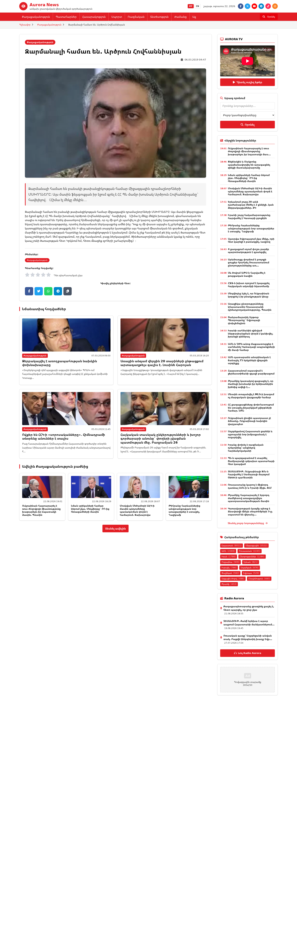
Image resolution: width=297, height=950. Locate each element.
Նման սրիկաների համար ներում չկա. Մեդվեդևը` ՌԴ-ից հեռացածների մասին (90, 508)
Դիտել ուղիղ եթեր (249, 82)
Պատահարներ (66, 17)
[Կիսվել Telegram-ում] (58, 291)
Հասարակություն (94, 17)
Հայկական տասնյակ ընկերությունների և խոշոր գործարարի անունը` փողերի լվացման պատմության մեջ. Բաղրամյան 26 (160, 438)
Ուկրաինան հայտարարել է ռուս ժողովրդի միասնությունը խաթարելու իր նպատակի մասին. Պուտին (41, 510)
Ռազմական (136, 17)
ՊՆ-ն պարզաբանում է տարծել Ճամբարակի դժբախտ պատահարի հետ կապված (251, 461)
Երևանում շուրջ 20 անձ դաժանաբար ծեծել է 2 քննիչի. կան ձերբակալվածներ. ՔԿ (251, 204)
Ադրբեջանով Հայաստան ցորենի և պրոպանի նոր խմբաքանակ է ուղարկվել (250, 434)
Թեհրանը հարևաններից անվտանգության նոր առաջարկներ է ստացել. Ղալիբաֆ (184, 510)
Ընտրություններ (252, 556)
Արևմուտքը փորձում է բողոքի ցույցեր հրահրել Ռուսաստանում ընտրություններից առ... (248, 262)
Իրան (229, 556)
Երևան (251, 562)
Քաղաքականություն (36, 17)
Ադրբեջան (249, 567)
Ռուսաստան (249, 551)
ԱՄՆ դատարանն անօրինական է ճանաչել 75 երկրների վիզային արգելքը (249, 360)
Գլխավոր (24, 24)
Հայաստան (231, 545)
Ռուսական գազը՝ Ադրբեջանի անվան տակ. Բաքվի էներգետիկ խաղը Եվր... (247, 637)
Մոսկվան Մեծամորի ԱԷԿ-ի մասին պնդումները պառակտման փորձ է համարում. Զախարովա (137, 510)
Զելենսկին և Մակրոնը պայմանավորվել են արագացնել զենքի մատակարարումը (249, 164)
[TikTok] (268, 6)
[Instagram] (275, 6)
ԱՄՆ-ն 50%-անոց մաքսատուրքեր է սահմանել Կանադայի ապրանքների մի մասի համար (251, 347)
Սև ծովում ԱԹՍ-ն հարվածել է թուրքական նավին (246, 274)
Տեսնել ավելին (115, 528)
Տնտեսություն (159, 17)
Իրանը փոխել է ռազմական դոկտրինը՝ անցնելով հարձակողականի (245, 447)
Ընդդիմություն (259, 578)
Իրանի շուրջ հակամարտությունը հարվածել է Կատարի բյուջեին (249, 216)
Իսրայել (229, 567)
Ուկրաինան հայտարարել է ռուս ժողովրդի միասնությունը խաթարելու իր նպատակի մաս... (249, 151)
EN (197, 6)
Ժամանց (180, 17)
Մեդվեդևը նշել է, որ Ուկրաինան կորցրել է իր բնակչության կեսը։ (248, 295)
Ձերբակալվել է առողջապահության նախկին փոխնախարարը (59, 363)
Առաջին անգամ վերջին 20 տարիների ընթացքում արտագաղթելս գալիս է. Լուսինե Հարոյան (162, 363)
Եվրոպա (251, 573)
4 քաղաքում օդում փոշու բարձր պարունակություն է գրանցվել (248, 250)
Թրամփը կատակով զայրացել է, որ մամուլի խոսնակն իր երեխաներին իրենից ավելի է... (250, 384)
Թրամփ (229, 584)
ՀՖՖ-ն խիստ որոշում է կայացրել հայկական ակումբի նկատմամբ (249, 284)
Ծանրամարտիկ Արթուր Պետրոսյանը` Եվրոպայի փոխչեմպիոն (244, 320)
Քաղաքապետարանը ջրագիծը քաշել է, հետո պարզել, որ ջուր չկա (248, 608)
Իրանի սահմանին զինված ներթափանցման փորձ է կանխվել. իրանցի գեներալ (250, 333)
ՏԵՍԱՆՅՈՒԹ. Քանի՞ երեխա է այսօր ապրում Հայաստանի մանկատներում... (248, 622)
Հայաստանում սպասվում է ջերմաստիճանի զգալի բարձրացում (251, 372)
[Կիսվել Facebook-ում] (29, 291)
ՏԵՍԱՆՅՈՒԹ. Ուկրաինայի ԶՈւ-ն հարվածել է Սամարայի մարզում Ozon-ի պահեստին (249, 474)
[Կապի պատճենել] (67, 291)
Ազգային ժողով (233, 578)
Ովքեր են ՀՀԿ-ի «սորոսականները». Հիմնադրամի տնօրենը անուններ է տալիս (63, 437)
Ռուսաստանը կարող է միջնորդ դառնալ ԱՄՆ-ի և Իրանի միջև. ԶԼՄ (250, 486)
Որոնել (250, 124)
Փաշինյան (230, 573)
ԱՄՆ (228, 551)
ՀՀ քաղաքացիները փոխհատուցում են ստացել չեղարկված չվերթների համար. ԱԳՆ (251, 407)
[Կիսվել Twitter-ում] (39, 291)
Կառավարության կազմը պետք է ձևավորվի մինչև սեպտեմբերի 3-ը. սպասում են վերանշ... (250, 511)
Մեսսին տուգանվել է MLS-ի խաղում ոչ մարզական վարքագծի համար (251, 396)
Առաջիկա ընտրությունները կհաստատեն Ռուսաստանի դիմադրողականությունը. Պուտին (249, 306)
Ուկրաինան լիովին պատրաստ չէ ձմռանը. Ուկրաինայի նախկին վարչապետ (249, 421)
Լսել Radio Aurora (249, 653)
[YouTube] (254, 6)
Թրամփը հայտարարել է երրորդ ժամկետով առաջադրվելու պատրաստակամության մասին (248, 498)
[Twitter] (247, 6)
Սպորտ (116, 17)
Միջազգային (256, 545)
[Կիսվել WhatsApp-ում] (48, 291)
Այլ (194, 17)
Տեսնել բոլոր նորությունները (246, 523)
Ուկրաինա (230, 562)
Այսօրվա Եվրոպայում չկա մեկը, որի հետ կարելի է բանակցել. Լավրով (251, 240)
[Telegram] (261, 6)
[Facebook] (240, 6)
